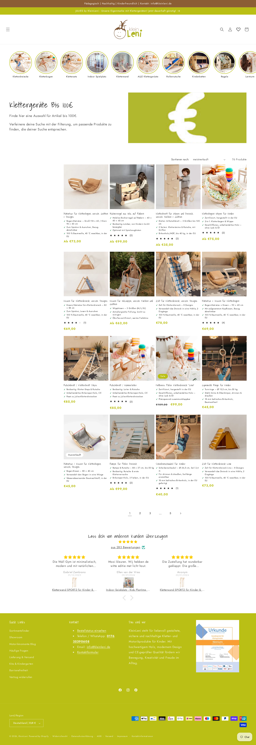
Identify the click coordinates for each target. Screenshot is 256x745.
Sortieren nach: (180, 159)
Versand (109, 736)
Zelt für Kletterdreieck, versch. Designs (176, 301)
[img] (128, 542)
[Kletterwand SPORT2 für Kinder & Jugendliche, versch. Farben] (74, 582)
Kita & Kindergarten (21, 664)
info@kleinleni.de (98, 647)
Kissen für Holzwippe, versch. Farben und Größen (131, 303)
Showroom (15, 637)
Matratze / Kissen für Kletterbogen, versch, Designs (82, 466)
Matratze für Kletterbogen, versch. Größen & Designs (86, 215)
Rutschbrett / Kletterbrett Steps (80, 385)
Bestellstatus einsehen (91, 631)
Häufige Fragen (18, 650)
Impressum (122, 736)
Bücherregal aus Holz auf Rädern (127, 213)
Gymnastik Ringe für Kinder (216, 385)
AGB (99, 736)
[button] (8, 29)
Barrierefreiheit (18, 670)
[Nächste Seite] (180, 513)
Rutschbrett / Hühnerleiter (123, 385)
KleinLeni (23, 736)
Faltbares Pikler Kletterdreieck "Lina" (175, 385)
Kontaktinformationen (142, 736)
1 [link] (130, 513)
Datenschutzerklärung (82, 736)
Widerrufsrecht (60, 736)
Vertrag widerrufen (20, 677)
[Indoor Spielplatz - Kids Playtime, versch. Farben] (128, 582)
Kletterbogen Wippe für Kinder (218, 213)
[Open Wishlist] (238, 29)
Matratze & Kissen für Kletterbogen (220, 301)
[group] (20, 64)
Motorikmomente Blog (22, 644)
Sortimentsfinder (19, 631)
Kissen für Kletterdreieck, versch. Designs (85, 301)
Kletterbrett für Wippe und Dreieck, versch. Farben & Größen (174, 215)
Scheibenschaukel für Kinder (170, 464)
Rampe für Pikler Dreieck (123, 464)
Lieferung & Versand (21, 657)
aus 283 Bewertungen (125, 547)
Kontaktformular (88, 652)
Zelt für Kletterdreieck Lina (216, 464)
